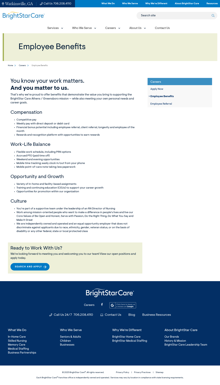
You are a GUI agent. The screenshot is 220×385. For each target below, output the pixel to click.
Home (10, 66)
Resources (212, 4)
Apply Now (156, 89)
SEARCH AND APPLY (29, 268)
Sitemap (159, 373)
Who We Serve (130, 4)
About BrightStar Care (187, 4)
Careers (22, 66)
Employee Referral (161, 104)
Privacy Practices (142, 373)
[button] (54, 28)
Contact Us (113, 315)
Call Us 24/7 (73, 315)
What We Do (108, 4)
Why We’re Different (156, 4)
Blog (131, 315)
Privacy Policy (122, 373)
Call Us (57, 3)
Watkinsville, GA (19, 3)
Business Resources (156, 315)
